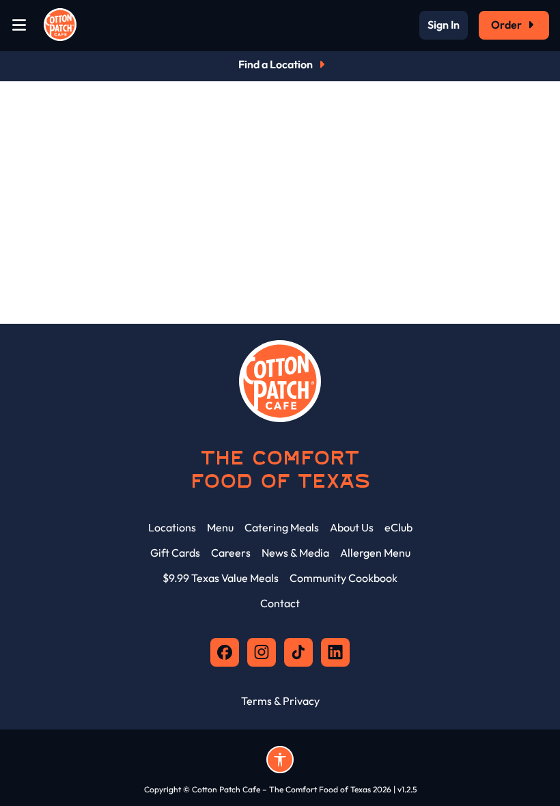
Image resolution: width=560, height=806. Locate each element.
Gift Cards (175, 552)
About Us (352, 527)
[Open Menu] (19, 25)
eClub (398, 527)
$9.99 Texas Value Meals (221, 578)
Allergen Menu (375, 552)
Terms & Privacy (280, 701)
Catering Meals (281, 527)
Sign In (444, 25)
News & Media (295, 552)
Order (506, 24)
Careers (231, 552)
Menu (220, 527)
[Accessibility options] (280, 759)
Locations (172, 527)
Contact (280, 603)
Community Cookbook (343, 578)
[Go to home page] (60, 25)
